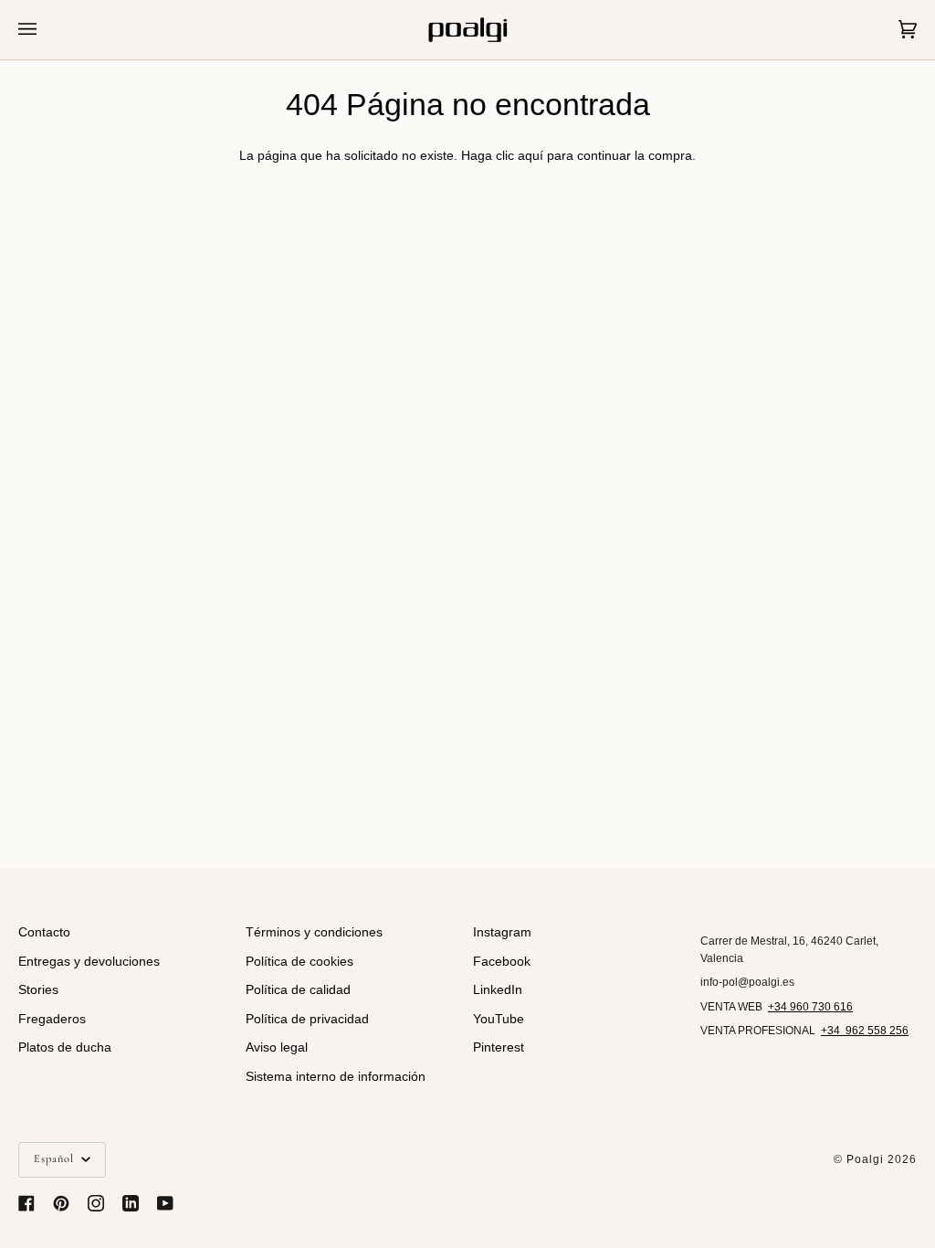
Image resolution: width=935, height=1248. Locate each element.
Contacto (44, 932)
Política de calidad (298, 990)
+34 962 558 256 (865, 1030)
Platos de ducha (64, 1047)
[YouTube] (165, 1203)
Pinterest (498, 1047)
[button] (808, 928)
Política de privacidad (307, 1019)
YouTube (498, 1019)
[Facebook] (26, 1203)
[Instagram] (96, 1203)
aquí (530, 156)
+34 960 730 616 (810, 1006)
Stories (38, 990)
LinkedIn (497, 990)
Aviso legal (277, 1047)
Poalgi (865, 1159)
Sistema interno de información (335, 1077)
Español (56, 1159)
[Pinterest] (61, 1203)
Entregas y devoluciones (89, 961)
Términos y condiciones (314, 932)
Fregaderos (52, 1019)
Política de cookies (299, 961)
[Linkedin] (130, 1203)
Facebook (502, 961)
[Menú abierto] (45, 29)
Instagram (502, 932)
